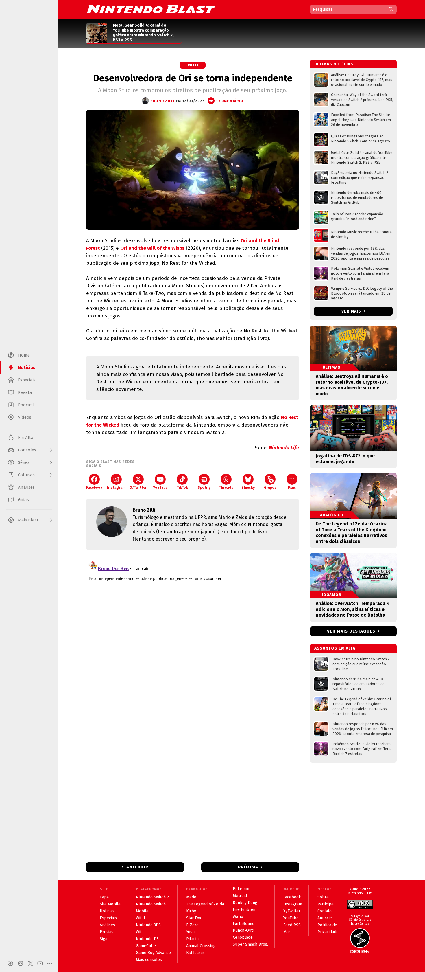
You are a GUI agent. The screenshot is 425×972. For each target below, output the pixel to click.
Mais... (288, 931)
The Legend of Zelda (205, 904)
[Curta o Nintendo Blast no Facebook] (10, 963)
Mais (292, 488)
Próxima (248, 867)
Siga (103, 938)
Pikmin (192, 938)
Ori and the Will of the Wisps (152, 248)
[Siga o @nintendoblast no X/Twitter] (30, 963)
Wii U (140, 918)
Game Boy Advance (153, 952)
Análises (107, 925)
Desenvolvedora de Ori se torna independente (192, 78)
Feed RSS (292, 925)
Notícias (107, 911)
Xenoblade (243, 937)
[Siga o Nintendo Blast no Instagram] (20, 963)
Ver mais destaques (351, 631)
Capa (104, 897)
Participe (325, 904)
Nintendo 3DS (148, 925)
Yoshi (190, 931)
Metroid (240, 895)
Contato (324, 911)
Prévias (106, 931)
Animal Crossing (201, 945)
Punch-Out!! (243, 930)
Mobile (142, 911)
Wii (138, 931)
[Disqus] (192, 630)
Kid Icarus (195, 952)
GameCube (146, 945)
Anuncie (324, 918)
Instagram (116, 488)
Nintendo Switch (151, 904)
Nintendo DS (147, 938)
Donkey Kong (245, 902)
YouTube (160, 488)
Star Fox (193, 918)
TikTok (182, 488)
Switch (192, 65)
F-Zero (192, 925)
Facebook (94, 488)
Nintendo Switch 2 (152, 897)
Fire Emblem (244, 909)
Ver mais (351, 311)
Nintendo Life (284, 447)
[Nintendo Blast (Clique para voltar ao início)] (151, 9)
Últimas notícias (333, 64)
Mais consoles (149, 959)
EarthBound (243, 923)
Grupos (270, 488)
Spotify (204, 488)
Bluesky (248, 488)
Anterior (137, 867)
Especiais (108, 918)
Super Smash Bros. (250, 944)
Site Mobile (110, 904)
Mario (191, 897)
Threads (226, 488)
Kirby (191, 911)
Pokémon (241, 888)
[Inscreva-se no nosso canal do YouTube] (40, 963)
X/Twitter (138, 488)
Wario (238, 916)
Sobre (323, 897)
